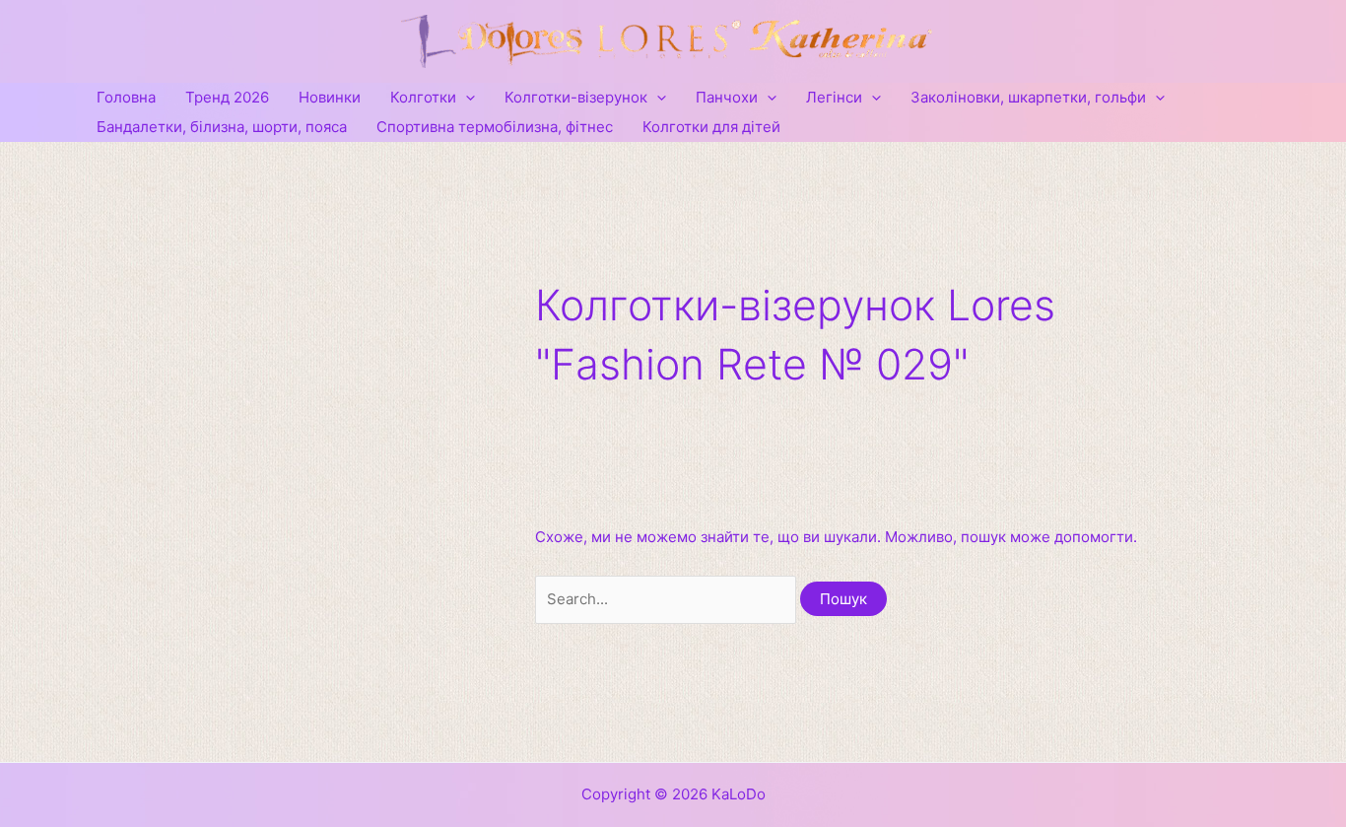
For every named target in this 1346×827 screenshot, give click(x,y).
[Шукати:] (667, 598)
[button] (465, 97)
